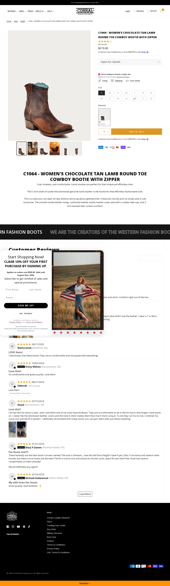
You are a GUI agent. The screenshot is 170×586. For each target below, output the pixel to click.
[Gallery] (49, 93)
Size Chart (51, 529)
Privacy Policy (53, 548)
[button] (85, 583)
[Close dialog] (99, 254)
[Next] (87, 85)
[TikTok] (30, 527)
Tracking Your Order (56, 525)
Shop (16, 21)
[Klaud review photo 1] (12, 430)
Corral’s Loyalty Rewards (58, 517)
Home (9, 21)
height (22, 21)
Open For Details (110, 61)
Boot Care (51, 537)
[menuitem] (12, 11)
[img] (24, 344)
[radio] (101, 93)
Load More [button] (85, 493)
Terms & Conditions (56, 544)
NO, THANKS (26, 314)
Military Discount (54, 533)
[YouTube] (19, 527)
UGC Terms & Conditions (58, 552)
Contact (50, 540)
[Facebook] (9, 527)
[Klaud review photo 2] (21, 430)
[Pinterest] (25, 527)
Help (49, 512)
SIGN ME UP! (26, 305)
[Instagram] (14, 527)
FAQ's (49, 521)
